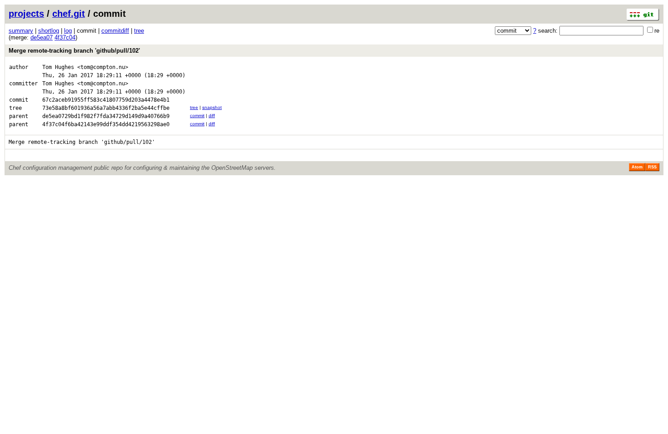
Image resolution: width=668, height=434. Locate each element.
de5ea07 (41, 37)
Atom (637, 167)
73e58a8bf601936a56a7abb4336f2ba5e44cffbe (105, 108)
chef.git (68, 14)
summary (21, 30)
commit (197, 115)
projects (26, 14)
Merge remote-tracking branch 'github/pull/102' (74, 50)
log (68, 30)
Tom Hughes (58, 67)
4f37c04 (65, 37)
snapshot (212, 107)
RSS (652, 167)
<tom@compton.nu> (102, 67)
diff (212, 115)
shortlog (48, 30)
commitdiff (115, 30)
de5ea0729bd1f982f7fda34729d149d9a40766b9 (105, 116)
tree (139, 30)
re (656, 30)
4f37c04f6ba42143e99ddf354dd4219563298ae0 (105, 124)
